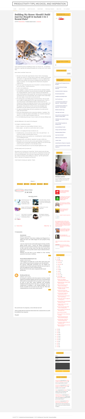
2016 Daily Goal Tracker (59, 112)
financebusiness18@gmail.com (28, 258)
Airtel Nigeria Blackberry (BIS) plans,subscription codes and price (64, 191)
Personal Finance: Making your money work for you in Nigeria (65, 203)
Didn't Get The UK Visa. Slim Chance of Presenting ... (62, 285)
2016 (57, 334)
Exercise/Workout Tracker (60, 127)
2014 (57, 337)
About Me (59, 8)
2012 (57, 341)
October (58, 262)
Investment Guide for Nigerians (61, 91)
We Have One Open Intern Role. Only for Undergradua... (63, 307)
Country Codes (58, 140)
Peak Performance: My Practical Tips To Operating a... (63, 296)
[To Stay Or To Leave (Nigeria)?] (35, 209)
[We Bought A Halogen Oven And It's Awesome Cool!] (35, 217)
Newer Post (19, 225)
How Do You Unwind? (61, 277)
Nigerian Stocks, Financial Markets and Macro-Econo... (63, 302)
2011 (57, 343)
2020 (58, 259)
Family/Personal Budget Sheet (61, 96)
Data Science (22, 8)
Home (15, 8)
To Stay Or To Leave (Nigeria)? (43, 208)
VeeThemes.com (40, 417)
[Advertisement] (33, 32)
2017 (57, 332)
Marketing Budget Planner (60, 132)
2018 (57, 330)
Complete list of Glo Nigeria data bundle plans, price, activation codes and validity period (65, 198)
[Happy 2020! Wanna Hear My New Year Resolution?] (18, 209)
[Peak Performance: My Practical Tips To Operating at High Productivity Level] (18, 202)
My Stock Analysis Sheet (59, 93)
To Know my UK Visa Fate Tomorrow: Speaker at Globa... (63, 291)
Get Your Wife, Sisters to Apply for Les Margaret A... (63, 299)
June (58, 267)
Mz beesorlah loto (25, 275)
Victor (56, 390)
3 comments (38, 21)
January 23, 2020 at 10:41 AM (25, 260)
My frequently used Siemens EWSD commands (65, 236)
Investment (40, 8)
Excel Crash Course (59, 99)
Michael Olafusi (22, 21)
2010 (57, 344)
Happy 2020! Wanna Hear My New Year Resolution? (26, 208)
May (58, 269)
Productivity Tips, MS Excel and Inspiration (40, 4)
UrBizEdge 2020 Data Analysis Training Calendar (63, 288)
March (58, 273)
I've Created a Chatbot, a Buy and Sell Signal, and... (63, 323)
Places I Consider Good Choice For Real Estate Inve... (63, 310)
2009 (58, 346)
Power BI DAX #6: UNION (61, 312)
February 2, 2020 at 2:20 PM (25, 276)
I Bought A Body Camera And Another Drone (62, 305)
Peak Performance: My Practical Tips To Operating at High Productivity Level (26, 201)
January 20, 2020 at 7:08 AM (25, 236)
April (58, 271)
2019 (57, 329)
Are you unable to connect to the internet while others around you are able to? (65, 229)
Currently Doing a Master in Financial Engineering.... (62, 320)
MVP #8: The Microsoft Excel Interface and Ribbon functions (65, 246)
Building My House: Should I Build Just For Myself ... (63, 283)
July (58, 266)
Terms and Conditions (52, 417)
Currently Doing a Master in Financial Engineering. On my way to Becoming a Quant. (45, 201)
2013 (57, 339)
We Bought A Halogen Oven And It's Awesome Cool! (44, 215)
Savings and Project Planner (60, 129)
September (59, 264)
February (59, 274)
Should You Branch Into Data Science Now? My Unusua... (62, 317)
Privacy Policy (46, 417)
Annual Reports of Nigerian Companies (62, 143)
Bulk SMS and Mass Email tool (61, 137)
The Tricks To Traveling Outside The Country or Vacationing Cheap (26, 215)
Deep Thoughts (31, 8)
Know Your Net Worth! (59, 135)
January (58, 276)
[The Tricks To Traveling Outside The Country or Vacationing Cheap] (18, 217)
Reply (50, 255)
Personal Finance (49, 8)
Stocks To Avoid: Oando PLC (65, 215)
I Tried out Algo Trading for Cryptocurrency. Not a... (62, 294)
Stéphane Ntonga (58, 394)
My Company (67, 8)
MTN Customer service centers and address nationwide (64, 210)
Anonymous (57, 380)
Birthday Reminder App (59, 109)
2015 (57, 336)
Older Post (46, 225)
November (59, 260)
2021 (57, 257)
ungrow (65, 390)
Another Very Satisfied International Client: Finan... (63, 280)
